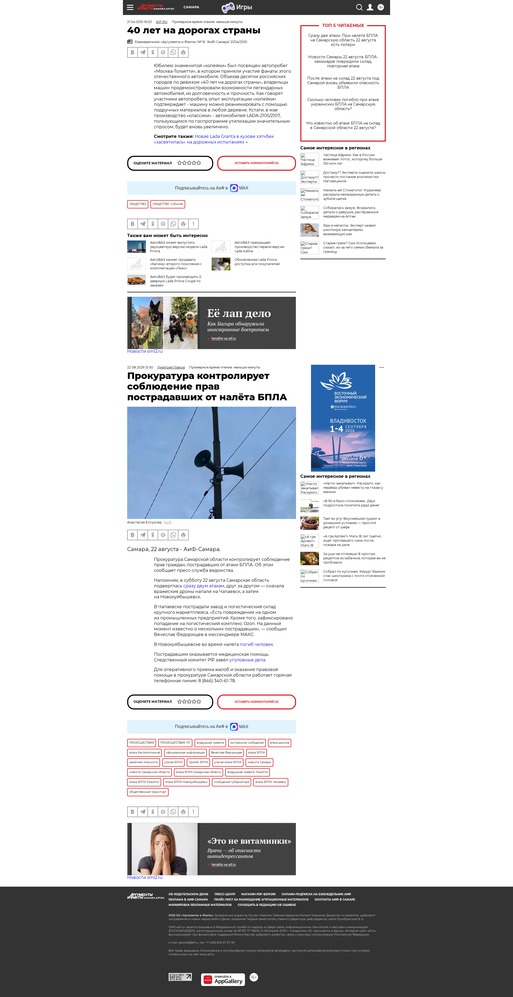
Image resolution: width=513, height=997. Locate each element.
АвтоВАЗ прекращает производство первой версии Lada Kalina (259, 246)
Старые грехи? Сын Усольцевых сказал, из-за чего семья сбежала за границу (353, 247)
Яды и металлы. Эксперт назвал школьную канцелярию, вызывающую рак (349, 229)
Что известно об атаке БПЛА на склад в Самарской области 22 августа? (343, 125)
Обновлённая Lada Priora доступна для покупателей (257, 262)
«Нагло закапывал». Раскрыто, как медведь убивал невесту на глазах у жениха (353, 487)
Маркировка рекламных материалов (200, 905)
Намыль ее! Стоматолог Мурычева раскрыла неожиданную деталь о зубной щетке (352, 194)
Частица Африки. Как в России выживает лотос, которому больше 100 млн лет (352, 159)
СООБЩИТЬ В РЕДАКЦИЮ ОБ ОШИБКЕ (267, 905)
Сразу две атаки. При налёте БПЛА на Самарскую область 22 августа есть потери (343, 40)
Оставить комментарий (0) (257, 163)
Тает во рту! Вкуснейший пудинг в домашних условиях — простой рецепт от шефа (351, 523)
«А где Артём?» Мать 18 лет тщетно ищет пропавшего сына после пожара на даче (352, 540)
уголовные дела (247, 659)
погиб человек (256, 644)
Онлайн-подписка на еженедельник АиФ (316, 894)
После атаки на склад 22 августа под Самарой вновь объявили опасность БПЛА (343, 83)
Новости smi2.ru (145, 351)
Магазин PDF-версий (258, 894)
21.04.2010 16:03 (139, 22)
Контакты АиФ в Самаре (335, 899)
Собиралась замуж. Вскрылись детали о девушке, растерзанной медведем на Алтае (350, 212)
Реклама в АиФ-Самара (188, 899)
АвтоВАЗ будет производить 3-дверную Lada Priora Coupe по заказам (176, 281)
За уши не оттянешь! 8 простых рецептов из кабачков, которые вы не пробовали (354, 558)
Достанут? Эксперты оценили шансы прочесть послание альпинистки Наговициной (354, 176)
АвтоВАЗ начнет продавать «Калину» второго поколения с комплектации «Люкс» (176, 264)
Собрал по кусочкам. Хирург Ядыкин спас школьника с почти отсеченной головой (354, 575)
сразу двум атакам (203, 585)
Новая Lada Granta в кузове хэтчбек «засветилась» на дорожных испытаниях (214, 139)
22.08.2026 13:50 (140, 367)
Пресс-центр (225, 894)
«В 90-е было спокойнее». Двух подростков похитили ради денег (351, 503)
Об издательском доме (188, 894)
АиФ (168, 522)
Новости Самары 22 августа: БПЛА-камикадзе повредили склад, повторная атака (343, 61)
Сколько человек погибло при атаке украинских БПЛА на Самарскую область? (343, 104)
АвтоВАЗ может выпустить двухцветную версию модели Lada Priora (178, 246)
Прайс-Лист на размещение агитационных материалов (261, 899)
